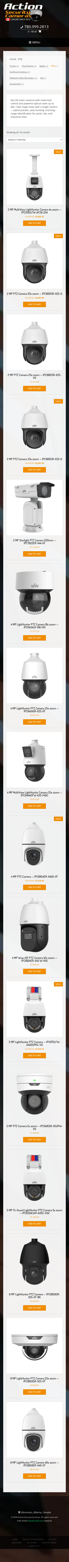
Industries (17, 1542)
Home (13, 59)
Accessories (17, 83)
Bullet (43, 66)
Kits (43, 77)
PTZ (54, 66)
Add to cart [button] (34, 223)
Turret (14, 66)
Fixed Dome (29, 66)
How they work (49, 1542)
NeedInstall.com (35, 1520)
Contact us (34, 1546)
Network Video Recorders (23, 77)
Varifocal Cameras (20, 71)
